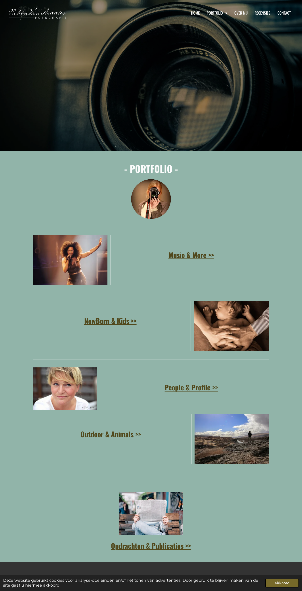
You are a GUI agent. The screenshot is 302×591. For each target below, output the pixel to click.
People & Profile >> (191, 387)
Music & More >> (191, 255)
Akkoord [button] (282, 583)
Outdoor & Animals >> (110, 434)
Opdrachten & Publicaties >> (151, 545)
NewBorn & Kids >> (110, 320)
